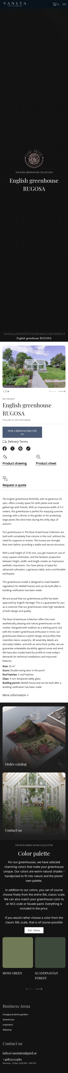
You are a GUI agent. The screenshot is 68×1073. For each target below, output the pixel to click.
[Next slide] (62, 391)
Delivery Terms (18, 441)
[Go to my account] (49, 5)
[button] (55, 4)
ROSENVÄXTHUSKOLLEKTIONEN (40, 333)
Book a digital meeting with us (22, 432)
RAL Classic (34, 930)
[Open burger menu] (64, 4)
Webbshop (10, 333)
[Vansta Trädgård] (15, 4)
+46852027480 (12, 1059)
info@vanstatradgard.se (20, 1053)
